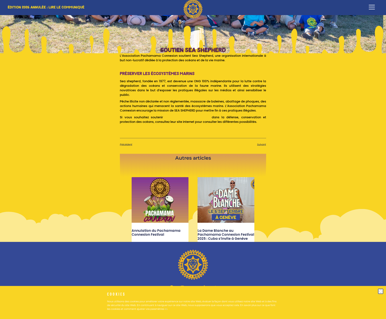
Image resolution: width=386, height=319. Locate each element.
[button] (380, 291)
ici (166, 309)
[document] (193, 159)
